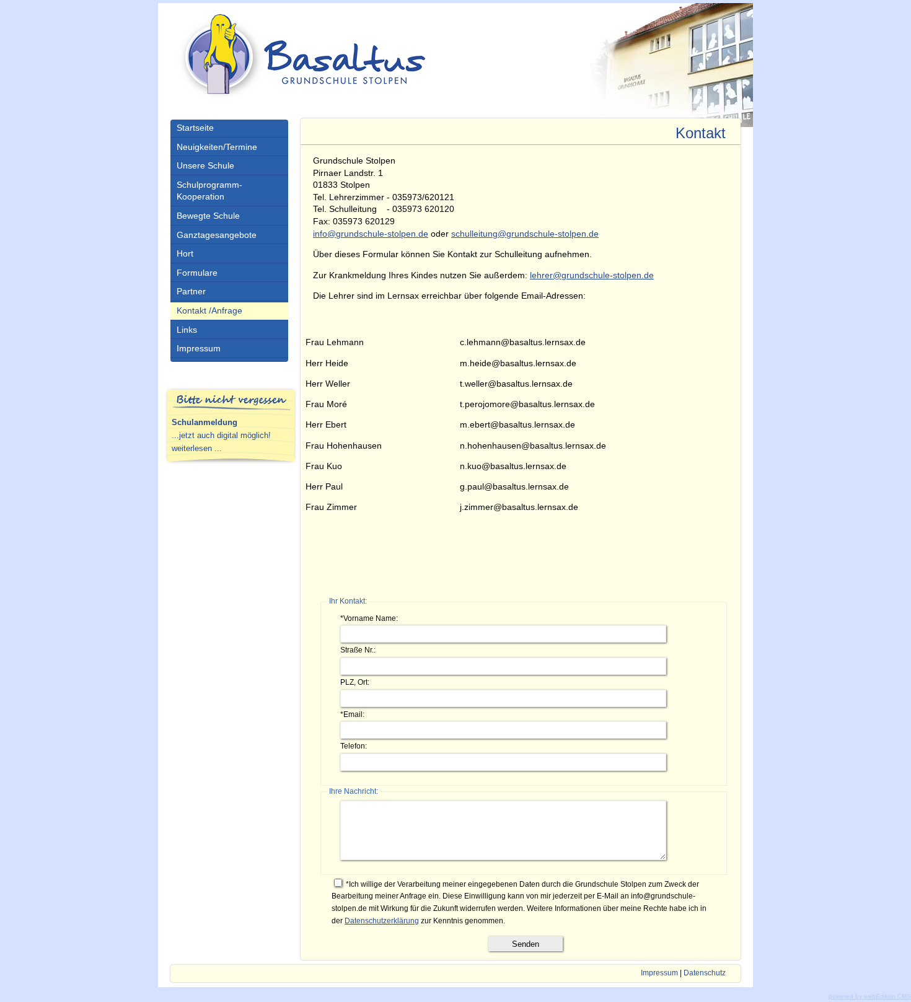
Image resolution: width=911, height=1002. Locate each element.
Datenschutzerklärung (382, 920)
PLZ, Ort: (354, 682)
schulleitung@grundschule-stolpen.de (525, 234)
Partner (191, 291)
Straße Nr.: (358, 650)
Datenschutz (705, 973)
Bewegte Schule (208, 216)
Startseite (195, 128)
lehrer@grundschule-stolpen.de (592, 275)
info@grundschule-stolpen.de (370, 234)
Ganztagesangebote (217, 235)
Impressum (199, 348)
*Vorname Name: (369, 618)
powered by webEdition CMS (870, 996)
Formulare (197, 273)
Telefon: (353, 746)
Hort (185, 253)
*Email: (352, 714)
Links (187, 330)
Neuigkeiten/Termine (217, 147)
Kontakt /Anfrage (209, 310)
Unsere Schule (205, 165)
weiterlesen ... (197, 448)
